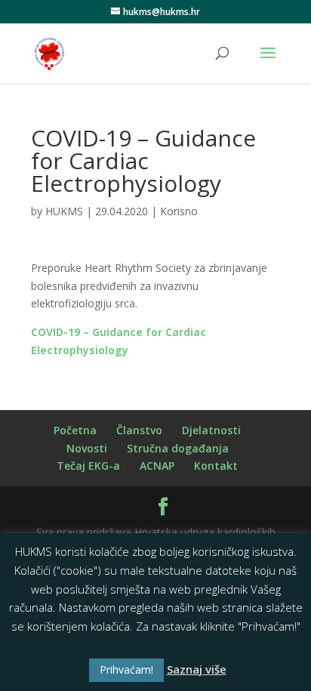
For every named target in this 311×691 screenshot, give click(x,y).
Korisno (179, 211)
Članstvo (139, 430)
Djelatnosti (211, 430)
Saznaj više (196, 669)
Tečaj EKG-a (88, 465)
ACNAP (157, 465)
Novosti (86, 448)
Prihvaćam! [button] (126, 669)
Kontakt (216, 465)
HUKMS (64, 211)
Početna (75, 430)
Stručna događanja (178, 448)
